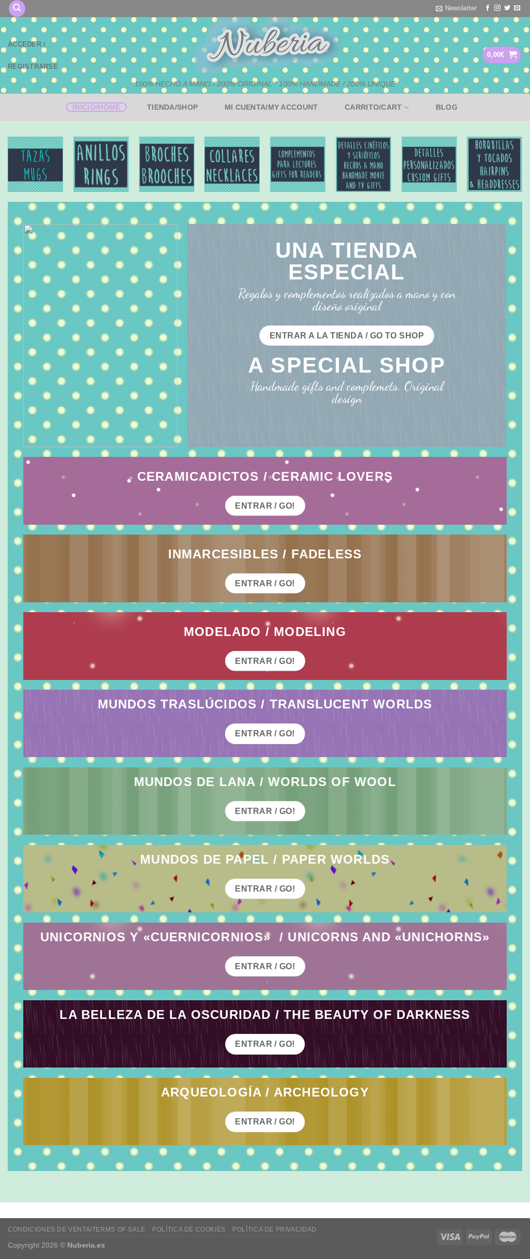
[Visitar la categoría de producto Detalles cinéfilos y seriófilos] (363, 164)
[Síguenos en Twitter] (507, 8)
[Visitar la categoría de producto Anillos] (101, 164)
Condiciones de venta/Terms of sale (76, 1229)
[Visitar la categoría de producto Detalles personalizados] (429, 164)
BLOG (447, 107)
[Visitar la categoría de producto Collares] (232, 164)
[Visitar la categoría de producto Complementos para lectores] (298, 164)
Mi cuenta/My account (271, 107)
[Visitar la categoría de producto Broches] (166, 164)
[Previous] (8, 168)
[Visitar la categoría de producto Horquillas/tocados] (494, 164)
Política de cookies (189, 1229)
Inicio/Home (96, 107)
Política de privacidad (274, 1229)
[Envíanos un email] (517, 8)
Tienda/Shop (172, 107)
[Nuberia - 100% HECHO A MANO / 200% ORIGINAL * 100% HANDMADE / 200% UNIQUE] (265, 45)
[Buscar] (17, 8)
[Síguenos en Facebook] (487, 8)
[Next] (521, 168)
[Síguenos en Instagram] (497, 8)
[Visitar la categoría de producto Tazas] (35, 164)
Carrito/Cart (373, 107)
